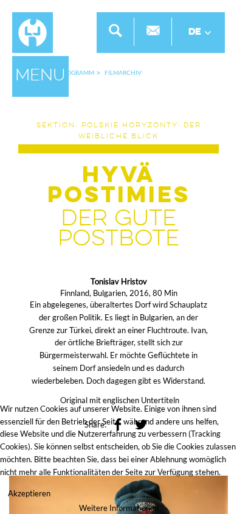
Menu (40, 76)
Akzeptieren (29, 493)
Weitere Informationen (119, 508)
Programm (76, 72)
